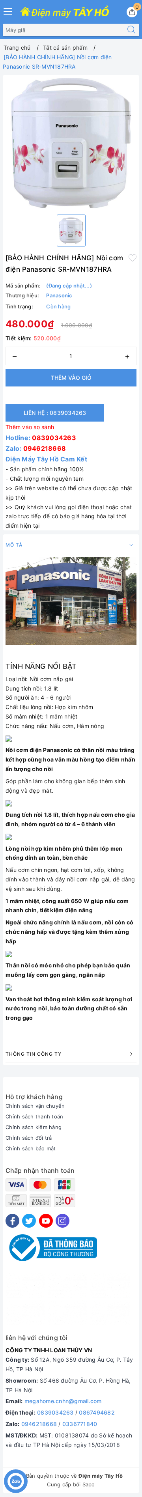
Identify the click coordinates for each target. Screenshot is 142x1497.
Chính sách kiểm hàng (34, 1127)
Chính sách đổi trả (29, 1138)
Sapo (88, 1484)
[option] (71, 143)
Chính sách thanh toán (34, 1116)
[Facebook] (12, 1221)
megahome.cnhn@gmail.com (63, 1401)
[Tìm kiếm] (131, 30)
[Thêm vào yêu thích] (132, 257)
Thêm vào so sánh (30, 427)
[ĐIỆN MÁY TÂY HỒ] (64, 12)
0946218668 (44, 448)
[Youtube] (46, 1221)
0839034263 (54, 438)
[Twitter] (29, 1221)
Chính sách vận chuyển (35, 1106)
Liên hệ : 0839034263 (55, 412)
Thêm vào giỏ (71, 377)
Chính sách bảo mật (31, 1148)
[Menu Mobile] (8, 10)
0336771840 (79, 1423)
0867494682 (97, 1412)
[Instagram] (62, 1221)
